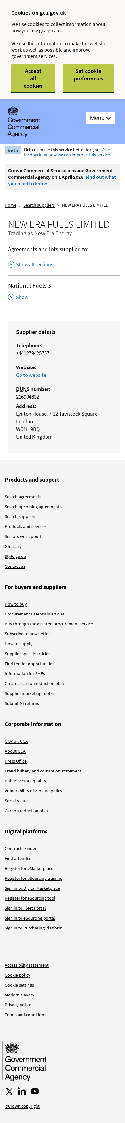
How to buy (16, 604)
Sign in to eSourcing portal (30, 918)
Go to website (31, 374)
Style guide (15, 556)
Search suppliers (39, 205)
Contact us (15, 566)
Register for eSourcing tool (30, 898)
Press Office (16, 761)
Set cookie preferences (88, 74)
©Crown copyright (22, 1106)
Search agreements (23, 497)
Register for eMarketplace (29, 868)
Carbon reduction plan (26, 810)
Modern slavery (19, 995)
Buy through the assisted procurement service (49, 624)
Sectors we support (23, 536)
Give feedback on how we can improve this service (67, 152)
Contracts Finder (21, 848)
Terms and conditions (25, 1015)
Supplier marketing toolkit (30, 693)
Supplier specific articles (27, 653)
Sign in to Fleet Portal (25, 908)
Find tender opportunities (29, 663)
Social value (16, 801)
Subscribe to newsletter (27, 634)
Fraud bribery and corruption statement (43, 771)
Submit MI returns (22, 703)
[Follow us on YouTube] (35, 1091)
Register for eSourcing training (33, 878)
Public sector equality (25, 781)
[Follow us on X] (9, 1091)
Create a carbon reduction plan (34, 683)
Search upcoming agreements (33, 506)
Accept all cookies (33, 78)
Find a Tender (18, 858)
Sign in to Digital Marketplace (32, 888)
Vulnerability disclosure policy (33, 791)
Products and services (25, 526)
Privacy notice (18, 1005)
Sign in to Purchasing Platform (34, 928)
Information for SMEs (25, 673)
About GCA (15, 751)
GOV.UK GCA (16, 741)
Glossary (13, 546)
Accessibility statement (27, 965)
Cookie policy (17, 975)
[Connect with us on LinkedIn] (22, 1091)
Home (10, 205)
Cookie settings (19, 985)
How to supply (19, 644)
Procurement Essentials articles (35, 614)
